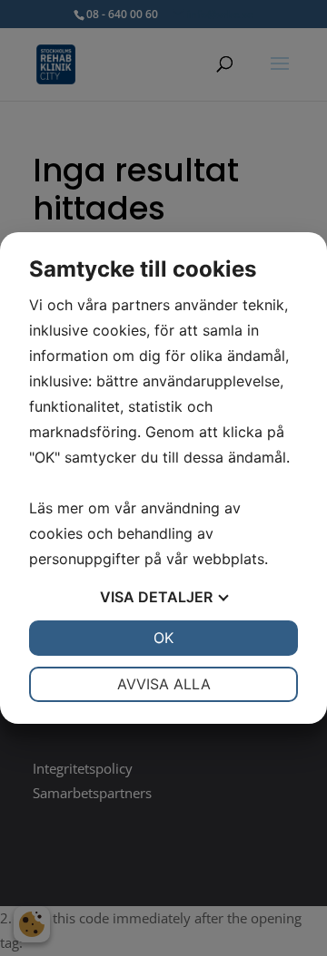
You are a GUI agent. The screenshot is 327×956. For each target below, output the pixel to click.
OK (163, 638)
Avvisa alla (164, 684)
